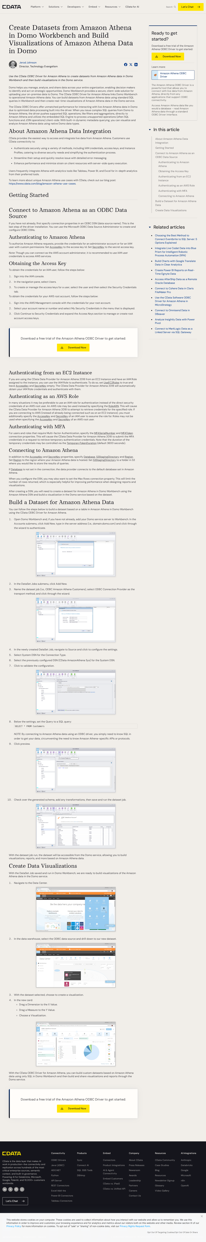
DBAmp (81, 1175)
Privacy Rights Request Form (135, 1226)
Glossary (159, 1185)
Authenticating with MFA (172, 191)
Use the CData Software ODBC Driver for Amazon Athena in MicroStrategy (173, 301)
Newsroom (134, 1170)
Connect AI (83, 1165)
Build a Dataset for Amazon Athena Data (175, 203)
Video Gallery (162, 1190)
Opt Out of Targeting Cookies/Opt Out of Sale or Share (172, 1232)
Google (184, 1170)
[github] (16, 1189)
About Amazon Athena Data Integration (171, 140)
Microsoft (186, 1175)
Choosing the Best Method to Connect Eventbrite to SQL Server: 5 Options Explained (176, 239)
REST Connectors (60, 1185)
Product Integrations (114, 1165)
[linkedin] (4, 1189)
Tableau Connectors (61, 1200)
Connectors (109, 1160)
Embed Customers (113, 1178)
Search (169, 7)
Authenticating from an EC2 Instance (174, 178)
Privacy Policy (13, 1226)
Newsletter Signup (164, 1180)
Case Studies (162, 1165)
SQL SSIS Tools (84, 1170)
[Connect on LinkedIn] (136, 64)
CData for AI (132, 6)
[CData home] (14, 7)
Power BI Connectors (62, 1195)
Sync (79, 1160)
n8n (183, 1180)
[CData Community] (22, 1189)
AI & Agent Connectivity (110, 1172)
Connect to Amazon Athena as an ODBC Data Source (174, 155)
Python (55, 1175)
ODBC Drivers (58, 1160)
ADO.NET (56, 1170)
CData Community (165, 1160)
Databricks (186, 1165)
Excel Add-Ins (58, 1190)
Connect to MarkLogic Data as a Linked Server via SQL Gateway (173, 330)
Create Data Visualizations (171, 210)
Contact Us (135, 1195)
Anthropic (186, 1160)
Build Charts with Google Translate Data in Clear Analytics (175, 262)
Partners (133, 1185)
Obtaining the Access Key (173, 171)
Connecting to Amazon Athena (176, 196)
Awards (133, 1175)
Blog (157, 1170)
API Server (56, 1180)
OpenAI (185, 1185)
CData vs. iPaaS (111, 1183)
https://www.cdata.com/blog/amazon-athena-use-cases (42, 183)
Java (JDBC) (57, 1165)
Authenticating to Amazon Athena (173, 164)
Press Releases (136, 1165)
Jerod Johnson (28, 62)
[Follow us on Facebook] (125, 64)
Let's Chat (187, 7)
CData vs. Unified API (114, 1188)
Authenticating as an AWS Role (176, 185)
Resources (160, 1175)
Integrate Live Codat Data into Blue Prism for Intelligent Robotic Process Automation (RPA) (175, 252)
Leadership (135, 1180)
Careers (133, 1190)
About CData (136, 1160)
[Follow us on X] (130, 64)
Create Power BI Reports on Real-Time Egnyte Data (175, 272)
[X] (10, 1189)
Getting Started (164, 148)
